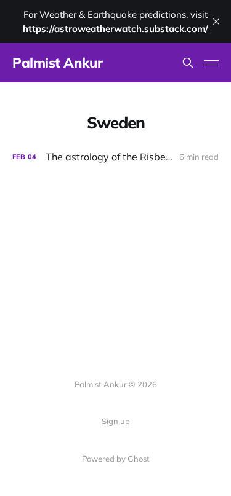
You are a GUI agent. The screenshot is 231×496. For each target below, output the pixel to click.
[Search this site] (188, 62)
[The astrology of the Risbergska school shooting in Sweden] (115, 157)
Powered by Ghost (116, 458)
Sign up (116, 421)
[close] (216, 21)
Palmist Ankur (57, 62)
